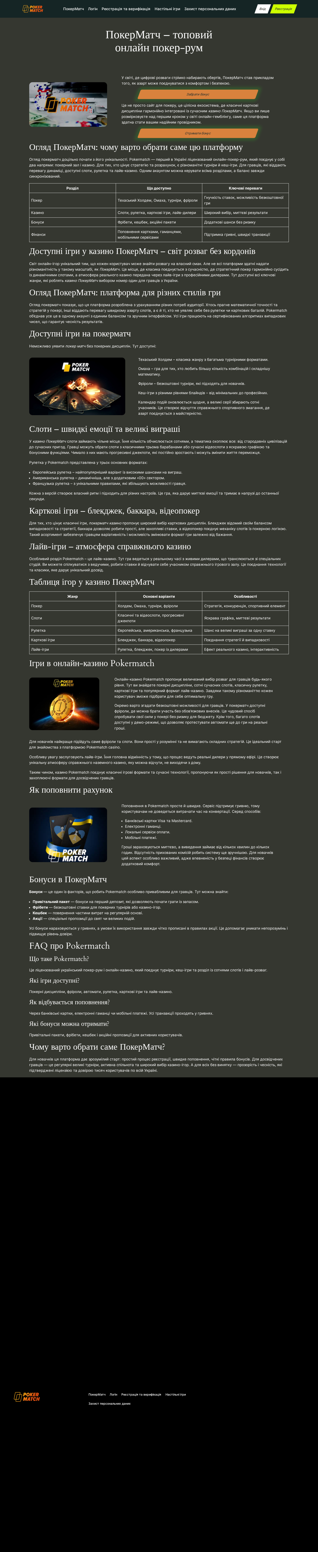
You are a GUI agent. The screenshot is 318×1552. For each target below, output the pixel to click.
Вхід (263, 9)
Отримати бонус (198, 133)
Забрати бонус (198, 94)
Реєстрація (284, 9)
